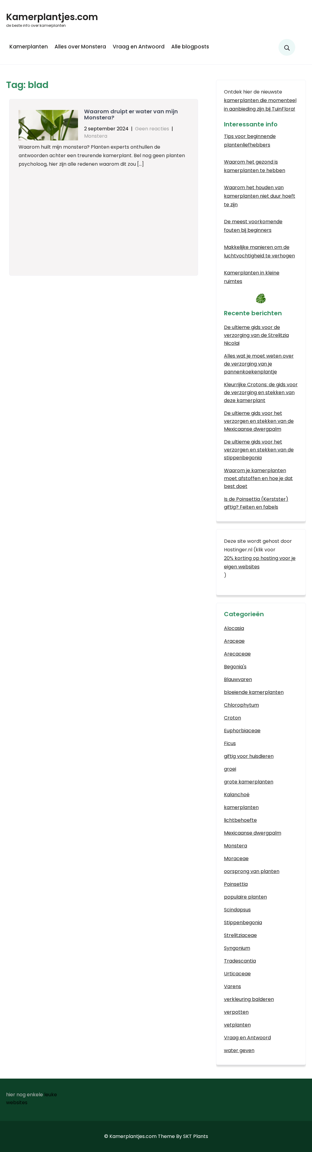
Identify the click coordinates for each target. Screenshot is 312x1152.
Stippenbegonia (243, 922)
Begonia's (235, 666)
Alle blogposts (190, 46)
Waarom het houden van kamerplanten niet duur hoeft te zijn (259, 196)
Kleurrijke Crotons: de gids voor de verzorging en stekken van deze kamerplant (261, 392)
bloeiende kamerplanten (254, 692)
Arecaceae (237, 653)
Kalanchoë (237, 794)
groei (230, 768)
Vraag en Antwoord (139, 46)
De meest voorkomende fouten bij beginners (253, 226)
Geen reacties (152, 128)
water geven (239, 1050)
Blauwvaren (238, 679)
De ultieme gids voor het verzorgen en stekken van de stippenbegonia (259, 449)
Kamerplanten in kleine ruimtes (251, 277)
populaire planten (245, 896)
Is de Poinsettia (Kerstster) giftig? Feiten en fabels (256, 503)
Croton (232, 717)
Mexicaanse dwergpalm (252, 832)
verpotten (236, 1012)
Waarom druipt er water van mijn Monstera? (131, 114)
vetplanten (237, 1024)
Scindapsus (237, 909)
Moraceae (236, 858)
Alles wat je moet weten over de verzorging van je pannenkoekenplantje (259, 363)
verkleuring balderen (249, 999)
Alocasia (234, 628)
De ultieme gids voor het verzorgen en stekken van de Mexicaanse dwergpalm (259, 421)
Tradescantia (240, 960)
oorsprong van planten (251, 871)
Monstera (95, 136)
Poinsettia (236, 884)
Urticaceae (237, 973)
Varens (232, 986)
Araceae (234, 641)
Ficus (230, 743)
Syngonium (237, 948)
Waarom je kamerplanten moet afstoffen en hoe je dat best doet (258, 478)
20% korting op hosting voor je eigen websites (260, 562)
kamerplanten (241, 807)
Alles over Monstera (80, 46)
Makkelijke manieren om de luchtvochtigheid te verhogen (259, 251)
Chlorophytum (241, 705)
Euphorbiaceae (242, 730)
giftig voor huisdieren (249, 756)
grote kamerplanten (248, 781)
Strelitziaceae (240, 935)
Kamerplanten (28, 46)
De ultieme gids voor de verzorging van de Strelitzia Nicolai (256, 335)
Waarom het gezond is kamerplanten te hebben (254, 166)
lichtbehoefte (240, 820)
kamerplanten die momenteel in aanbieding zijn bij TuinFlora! (260, 104)
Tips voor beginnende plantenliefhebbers (250, 140)
